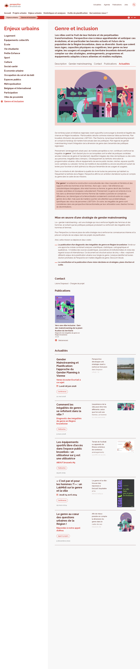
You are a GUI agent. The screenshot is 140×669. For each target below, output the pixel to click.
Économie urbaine (14, 70)
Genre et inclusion (28, 17)
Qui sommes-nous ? (98, 13)
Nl (131, 17)
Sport (7, 57)
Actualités (97, 5)
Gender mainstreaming (80, 63)
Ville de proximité (13, 97)
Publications (117, 5)
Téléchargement (63, 340)
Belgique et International (17, 88)
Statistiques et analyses (54, 13)
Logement (9, 35)
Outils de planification (77, 13)
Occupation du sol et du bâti (19, 75)
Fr (128, 17)
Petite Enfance (12, 53)
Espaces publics (12, 79)
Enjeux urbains (35, 13)
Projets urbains (20, 13)
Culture (8, 62)
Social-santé (11, 66)
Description (60, 63)
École (7, 44)
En (135, 17)
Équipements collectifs (16, 40)
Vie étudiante (11, 49)
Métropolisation (12, 84)
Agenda (107, 5)
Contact (98, 63)
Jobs (126, 5)
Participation (11, 92)
